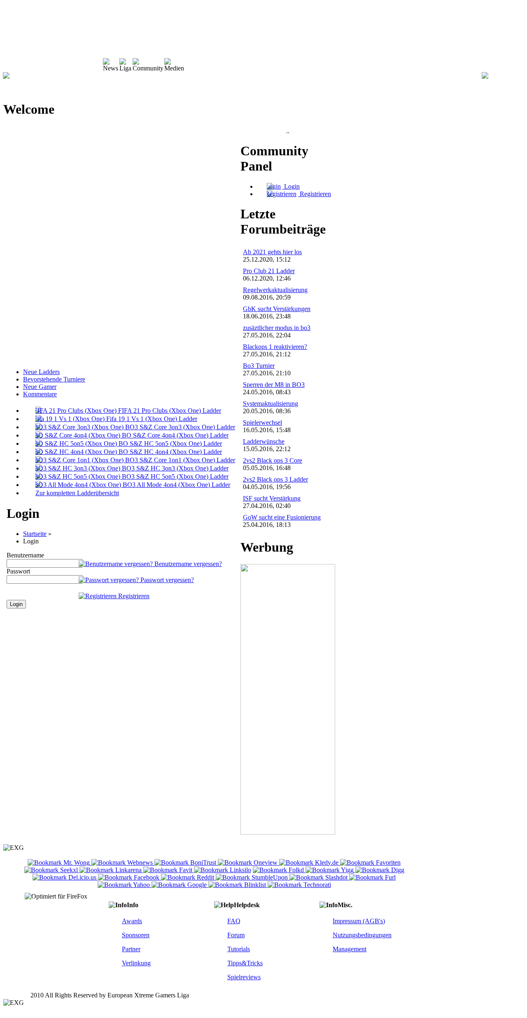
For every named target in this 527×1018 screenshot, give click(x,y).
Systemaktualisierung (270, 403)
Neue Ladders (41, 371)
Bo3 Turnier (259, 365)
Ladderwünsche (263, 441)
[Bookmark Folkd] (279, 869)
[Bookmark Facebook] (129, 877)
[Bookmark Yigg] (330, 869)
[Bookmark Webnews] (122, 862)
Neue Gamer (39, 386)
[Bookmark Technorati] (299, 884)
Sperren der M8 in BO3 (274, 384)
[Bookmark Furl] (372, 877)
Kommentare (40, 394)
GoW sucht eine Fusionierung (282, 517)
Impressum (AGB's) (359, 920)
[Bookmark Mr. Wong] (59, 862)
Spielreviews (244, 977)
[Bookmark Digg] (379, 869)
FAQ (233, 920)
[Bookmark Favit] (168, 869)
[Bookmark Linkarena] (111, 869)
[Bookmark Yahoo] (125, 884)
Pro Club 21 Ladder (269, 270)
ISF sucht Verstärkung (272, 498)
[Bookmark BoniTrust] (186, 862)
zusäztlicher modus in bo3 (276, 327)
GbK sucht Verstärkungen (276, 308)
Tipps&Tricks (245, 963)
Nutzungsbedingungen (362, 934)
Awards (132, 920)
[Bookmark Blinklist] (238, 884)
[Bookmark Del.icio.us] (65, 877)
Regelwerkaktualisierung (275, 289)
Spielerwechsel (262, 422)
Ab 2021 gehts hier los (272, 251)
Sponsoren (135, 934)
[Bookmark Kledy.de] (309, 862)
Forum (236, 934)
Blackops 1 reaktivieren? (275, 346)
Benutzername (25, 555)
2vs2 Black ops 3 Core (272, 460)
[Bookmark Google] (180, 884)
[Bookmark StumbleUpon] (252, 877)
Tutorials (238, 948)
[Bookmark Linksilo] (222, 869)
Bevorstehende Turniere (54, 379)
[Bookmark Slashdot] (319, 877)
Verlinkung (136, 963)
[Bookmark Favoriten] (370, 862)
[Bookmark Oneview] (248, 862)
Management (349, 948)
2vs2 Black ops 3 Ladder (275, 479)
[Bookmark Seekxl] (51, 869)
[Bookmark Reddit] (188, 877)
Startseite (35, 533)
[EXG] (6, 76)
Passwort (18, 571)
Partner (131, 948)
